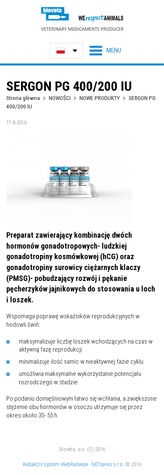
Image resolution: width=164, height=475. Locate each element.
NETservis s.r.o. (108, 464)
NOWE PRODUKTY (99, 97)
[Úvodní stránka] (82, 18)
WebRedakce (74, 464)
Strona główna (23, 97)
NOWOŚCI (60, 97)
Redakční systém (41, 464)
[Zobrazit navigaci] (105, 50)
